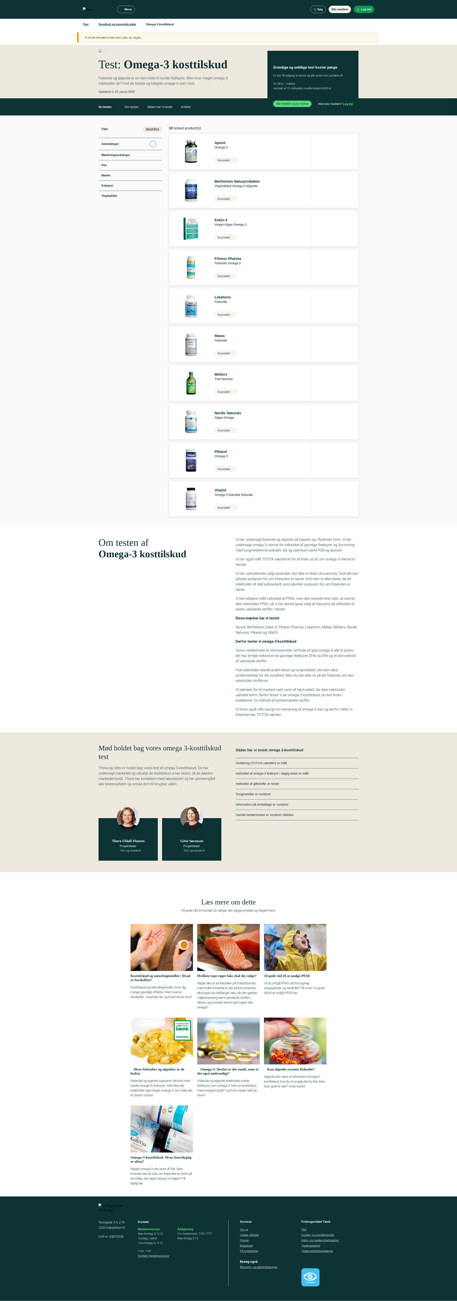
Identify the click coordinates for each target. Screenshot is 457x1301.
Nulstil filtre (152, 129)
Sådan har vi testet (159, 107)
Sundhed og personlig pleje (117, 24)
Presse (244, 1240)
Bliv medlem (340, 9)
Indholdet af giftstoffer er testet (257, 784)
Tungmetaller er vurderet (253, 794)
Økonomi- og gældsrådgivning (258, 1267)
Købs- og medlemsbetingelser (320, 1240)
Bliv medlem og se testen (292, 103)
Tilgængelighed (310, 1245)
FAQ (304, 1229)
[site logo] (97, 9)
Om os (244, 1229)
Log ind (348, 104)
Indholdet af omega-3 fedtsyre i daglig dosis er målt (272, 773)
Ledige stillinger (249, 1235)
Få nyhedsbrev (249, 1251)
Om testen (131, 107)
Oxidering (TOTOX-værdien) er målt (261, 763)
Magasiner (246, 1245)
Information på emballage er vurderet (262, 804)
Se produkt (224, 160)
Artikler (186, 107)
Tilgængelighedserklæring (317, 1251)
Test (86, 24)
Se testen (105, 107)
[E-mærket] (310, 1277)
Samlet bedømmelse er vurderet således (264, 815)
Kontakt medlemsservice (153, 1256)
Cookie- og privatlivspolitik (317, 1235)
